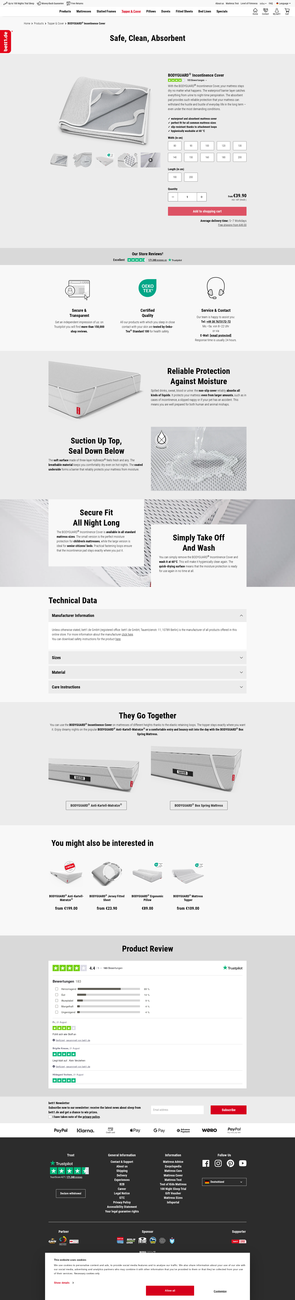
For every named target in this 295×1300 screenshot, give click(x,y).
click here (127, 634)
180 (223, 157)
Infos (262, 3)
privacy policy (91, 1117)
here (118, 639)
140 (175, 157)
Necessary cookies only (87, 1273)
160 (207, 157)
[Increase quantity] (202, 196)
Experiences (122, 1180)
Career (122, 1189)
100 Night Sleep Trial (173, 1189)
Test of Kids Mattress (173, 1184)
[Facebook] (206, 1164)
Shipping (122, 1171)
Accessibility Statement (122, 1207)
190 (175, 177)
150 (191, 157)
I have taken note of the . (76, 1117)
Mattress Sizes (173, 1197)
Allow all (170, 1290)
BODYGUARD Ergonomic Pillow (147, 898)
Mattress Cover (173, 1175)
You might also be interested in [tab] (102, 843)
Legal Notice (122, 1193)
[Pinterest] (230, 1164)
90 (191, 145)
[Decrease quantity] (173, 196)
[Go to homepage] (6, 41)
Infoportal (173, 1202)
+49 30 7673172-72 (219, 321)
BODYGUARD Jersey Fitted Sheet (106, 898)
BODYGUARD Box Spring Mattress (199, 805)
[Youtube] (243, 1164)
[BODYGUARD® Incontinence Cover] (105, 112)
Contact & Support (122, 1161)
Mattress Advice (173, 1161)
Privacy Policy (122, 1202)
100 (207, 145)
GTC (122, 1197)
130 (240, 145)
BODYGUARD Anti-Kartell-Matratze (96, 805)
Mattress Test (232, 3)
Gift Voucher (173, 1193)
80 (175, 145)
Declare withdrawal (70, 1193)
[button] (222, 11)
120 (223, 145)
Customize (220, 1291)
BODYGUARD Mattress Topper (188, 898)
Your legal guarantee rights (122, 1211)
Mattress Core (173, 1171)
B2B (122, 1184)
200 (240, 157)
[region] (105, 121)
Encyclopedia (173, 1166)
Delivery (122, 1175)
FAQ (271, 3)
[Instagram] (218, 1164)
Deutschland (217, 1181)
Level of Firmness (249, 3)
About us (219, 3)
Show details (61, 1282)
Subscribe (229, 1110)
